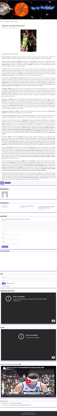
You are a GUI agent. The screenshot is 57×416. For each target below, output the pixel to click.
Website (3, 241)
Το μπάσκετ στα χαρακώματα (27, 206)
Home (1, 21)
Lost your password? (6, 286)
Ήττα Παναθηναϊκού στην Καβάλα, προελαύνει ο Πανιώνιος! (47, 207)
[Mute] (52, 396)
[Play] (2, 396)
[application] (28, 308)
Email (3, 237)
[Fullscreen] (54, 396)
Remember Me (11, 283)
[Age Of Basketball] (28, 9)
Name (3, 233)
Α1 (4, 21)
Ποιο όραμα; (4, 206)
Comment (4, 220)
